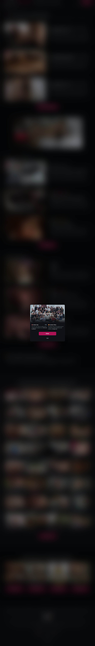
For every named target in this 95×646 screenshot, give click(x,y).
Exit (47, 338)
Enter (47, 333)
